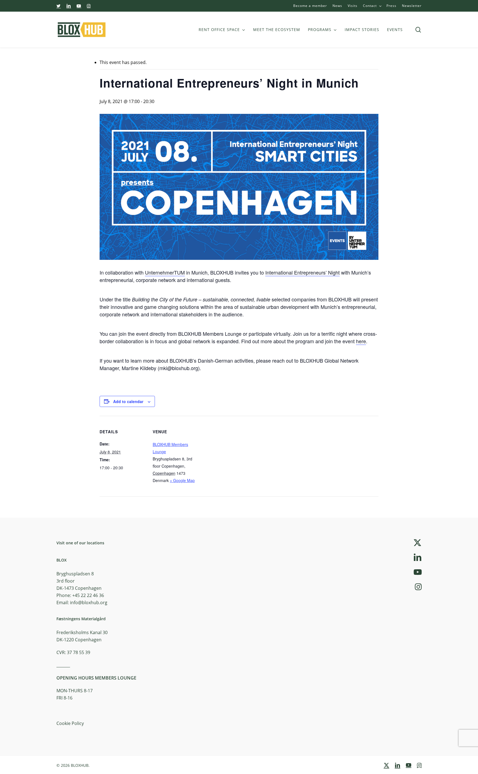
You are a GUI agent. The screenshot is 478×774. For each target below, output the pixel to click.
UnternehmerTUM (165, 272)
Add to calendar (128, 401)
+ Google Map (182, 480)
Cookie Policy (70, 723)
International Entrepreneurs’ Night (302, 272)
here (361, 341)
